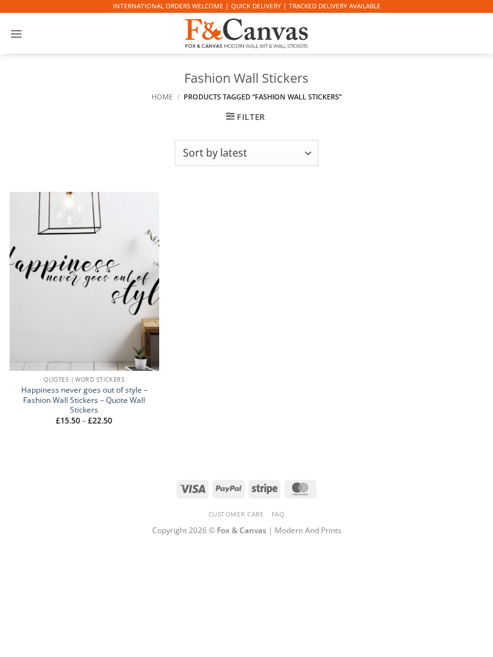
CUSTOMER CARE (236, 513)
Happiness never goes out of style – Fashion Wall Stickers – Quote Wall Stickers (84, 400)
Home (162, 96)
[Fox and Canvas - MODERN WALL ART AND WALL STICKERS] (246, 33)
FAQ (278, 513)
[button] (16, 33)
